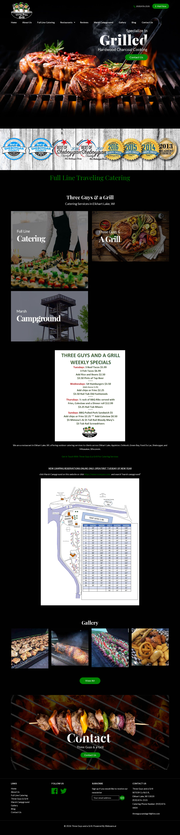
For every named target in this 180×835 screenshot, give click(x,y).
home (14, 22)
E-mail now (160, 6)
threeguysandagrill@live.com (146, 813)
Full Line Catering (46, 22)
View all (90, 680)
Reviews (84, 22)
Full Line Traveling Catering (90, 177)
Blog (134, 22)
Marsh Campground (103, 22)
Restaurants (66, 22)
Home (13, 788)
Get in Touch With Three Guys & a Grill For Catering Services (90, 456)
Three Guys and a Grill (82, 826)
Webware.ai (110, 826)
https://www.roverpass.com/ (97, 474)
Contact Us (147, 22)
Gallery (122, 22)
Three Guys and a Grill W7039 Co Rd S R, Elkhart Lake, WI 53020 (143, 792)
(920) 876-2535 (143, 6)
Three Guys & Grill (19, 798)
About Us (27, 22)
